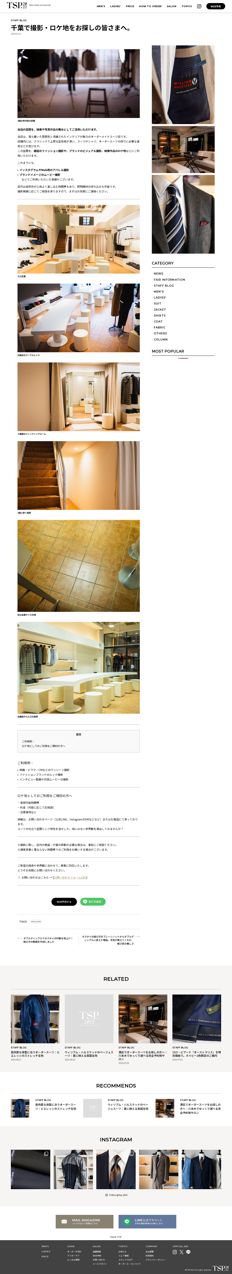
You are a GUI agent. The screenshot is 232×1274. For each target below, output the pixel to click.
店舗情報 (97, 1251)
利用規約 (150, 1255)
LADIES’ (46, 1251)
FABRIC (160, 327)
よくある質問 (73, 1259)
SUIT (158, 303)
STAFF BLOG (164, 285)
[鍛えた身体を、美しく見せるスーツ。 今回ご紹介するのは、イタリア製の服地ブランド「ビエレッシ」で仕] (116, 1169)
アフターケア (73, 1255)
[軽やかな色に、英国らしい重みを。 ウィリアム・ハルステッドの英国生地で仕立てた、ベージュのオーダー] (159, 1169)
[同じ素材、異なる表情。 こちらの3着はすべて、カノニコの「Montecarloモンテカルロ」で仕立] (201, 1169)
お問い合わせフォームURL (70, 877)
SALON (97, 1246)
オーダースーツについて (129, 1263)
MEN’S (45, 1246)
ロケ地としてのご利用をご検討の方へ (43, 746)
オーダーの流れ (74, 1251)
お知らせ (122, 1251)
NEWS (159, 273)
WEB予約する (64, 901)
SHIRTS (160, 315)
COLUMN (161, 339)
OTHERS (160, 333)
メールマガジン (100, 1263)
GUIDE (71, 1246)
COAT (158, 321)
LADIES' (160, 297)
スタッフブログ (125, 1259)
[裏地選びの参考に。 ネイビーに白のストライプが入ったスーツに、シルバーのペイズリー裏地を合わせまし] (73, 1169)
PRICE (45, 1256)
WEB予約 (216, 6)
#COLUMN (36, 921)
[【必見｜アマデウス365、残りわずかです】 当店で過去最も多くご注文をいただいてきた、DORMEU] (30, 1169)
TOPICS (122, 1246)
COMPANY (151, 1246)
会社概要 (150, 1251)
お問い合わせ (99, 1259)
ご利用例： (28, 741)
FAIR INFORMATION (169, 279)
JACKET (160, 309)
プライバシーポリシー (156, 1259)
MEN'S (159, 291)
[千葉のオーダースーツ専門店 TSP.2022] (28, 5)
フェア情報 (123, 1255)
